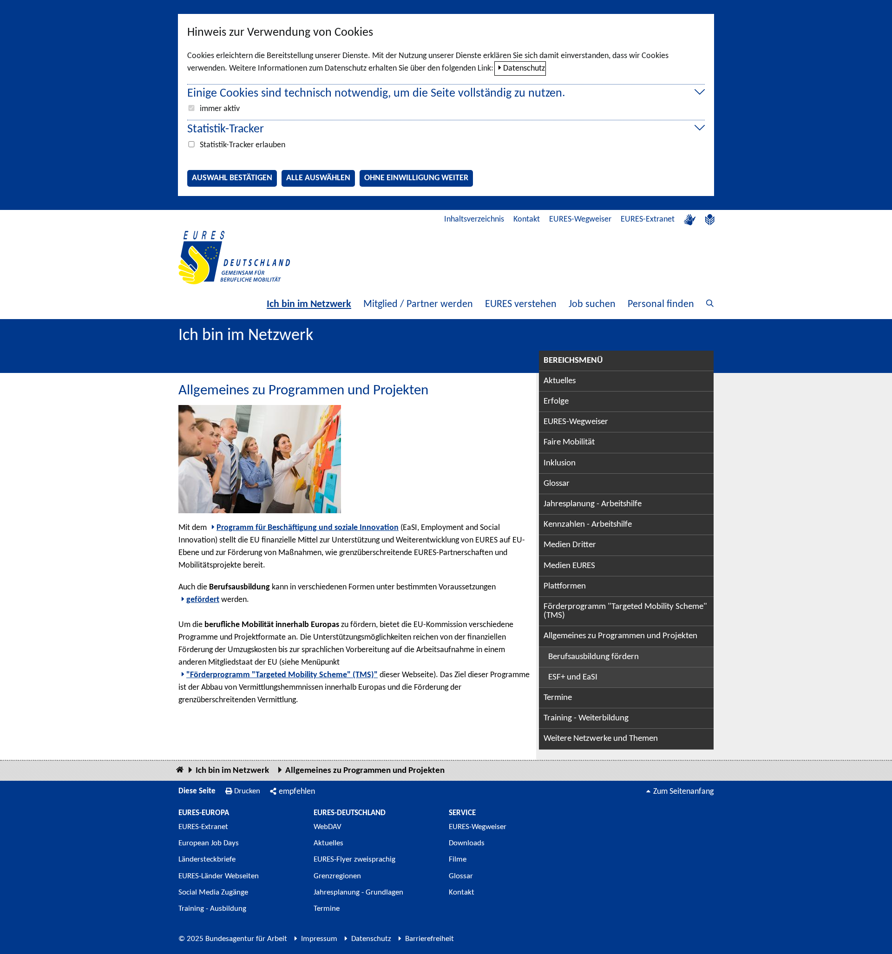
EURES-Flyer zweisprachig (354, 859)
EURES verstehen (521, 304)
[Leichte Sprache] (710, 220)
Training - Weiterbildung (586, 718)
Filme (457, 859)
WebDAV (327, 827)
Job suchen (592, 304)
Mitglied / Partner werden (418, 304)
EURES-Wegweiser (580, 219)
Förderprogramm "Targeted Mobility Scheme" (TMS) (625, 611)
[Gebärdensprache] (690, 220)
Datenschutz (524, 68)
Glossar (557, 483)
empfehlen (297, 791)
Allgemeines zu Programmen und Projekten (620, 636)
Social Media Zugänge (213, 892)
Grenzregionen (337, 876)
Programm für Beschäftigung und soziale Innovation (307, 527)
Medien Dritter (570, 545)
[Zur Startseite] (234, 257)
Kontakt (526, 219)
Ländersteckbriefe (207, 859)
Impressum (319, 939)
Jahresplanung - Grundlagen (358, 892)
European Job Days (208, 843)
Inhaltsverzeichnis (474, 219)
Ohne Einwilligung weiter (416, 178)
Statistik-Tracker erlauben (242, 145)
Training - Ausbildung (212, 909)
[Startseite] (180, 770)
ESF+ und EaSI (572, 677)
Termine (558, 697)
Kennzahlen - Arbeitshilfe (588, 524)
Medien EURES (569, 566)
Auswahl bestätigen (232, 178)
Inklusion (560, 463)
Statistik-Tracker (225, 129)
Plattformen (565, 586)
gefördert (202, 599)
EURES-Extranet (648, 219)
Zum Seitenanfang (683, 791)
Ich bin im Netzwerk (309, 304)
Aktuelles (560, 381)
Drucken (247, 791)
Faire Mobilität (569, 442)
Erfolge (556, 401)
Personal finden (661, 304)
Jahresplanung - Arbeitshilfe (593, 504)
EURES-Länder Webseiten (218, 876)
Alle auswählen (318, 178)
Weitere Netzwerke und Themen (601, 738)
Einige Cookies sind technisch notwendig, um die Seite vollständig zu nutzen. (376, 93)
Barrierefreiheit (429, 939)
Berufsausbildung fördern (593, 657)
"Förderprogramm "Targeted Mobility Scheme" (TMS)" (282, 675)
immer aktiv (220, 109)
